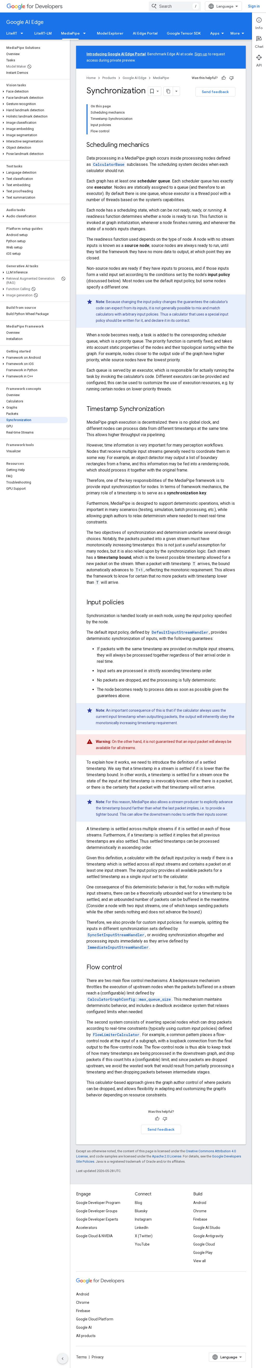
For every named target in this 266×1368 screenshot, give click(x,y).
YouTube (142, 1244)
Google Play (202, 1253)
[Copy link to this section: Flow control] (127, 968)
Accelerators (86, 1228)
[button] (34, 91)
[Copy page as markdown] (168, 91)
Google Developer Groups (96, 1211)
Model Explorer (110, 33)
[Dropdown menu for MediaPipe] (86, 33)
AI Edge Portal (145, 33)
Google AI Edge (25, 22)
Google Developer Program (98, 1203)
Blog (138, 1203)
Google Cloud (204, 1244)
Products (109, 78)
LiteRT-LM (43, 33)
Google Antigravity (208, 1236)
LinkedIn (141, 1228)
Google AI (84, 1327)
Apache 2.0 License (166, 1156)
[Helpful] (224, 78)
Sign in (254, 6)
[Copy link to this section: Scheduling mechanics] (154, 145)
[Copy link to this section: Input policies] (129, 603)
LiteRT (11, 33)
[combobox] (175, 6)
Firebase (200, 1219)
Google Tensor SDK (184, 33)
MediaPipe (70, 33)
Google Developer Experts (97, 1219)
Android (199, 1203)
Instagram (143, 1219)
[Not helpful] (231, 78)
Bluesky (141, 1211)
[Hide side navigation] (62, 1358)
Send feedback (215, 91)
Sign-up (201, 54)
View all (199, 1261)
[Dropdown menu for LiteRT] (23, 33)
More (235, 33)
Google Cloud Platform (94, 1319)
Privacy (98, 1357)
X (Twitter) (143, 1236)
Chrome (200, 1211)
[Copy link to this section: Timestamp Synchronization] (169, 409)
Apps (215, 33)
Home (91, 78)
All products (86, 1336)
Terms (81, 1357)
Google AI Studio (206, 1228)
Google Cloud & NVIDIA (94, 1236)
